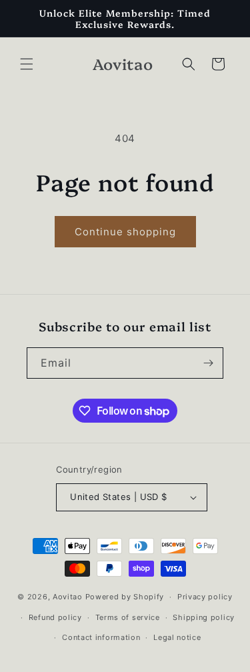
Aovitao (68, 596)
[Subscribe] (208, 363)
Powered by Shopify (125, 596)
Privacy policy (205, 596)
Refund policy (55, 617)
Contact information (101, 637)
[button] (26, 64)
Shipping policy (204, 617)
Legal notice (177, 637)
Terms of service (127, 617)
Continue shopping (125, 231)
